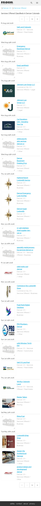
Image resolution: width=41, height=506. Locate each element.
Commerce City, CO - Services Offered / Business (27, 292)
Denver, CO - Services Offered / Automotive (25, 349)
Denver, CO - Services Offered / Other (23, 476)
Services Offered (20, 8)
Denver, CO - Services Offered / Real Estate (25, 31)
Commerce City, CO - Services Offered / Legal (26, 88)
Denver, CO (7, 8)
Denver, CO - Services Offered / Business (23, 53)
